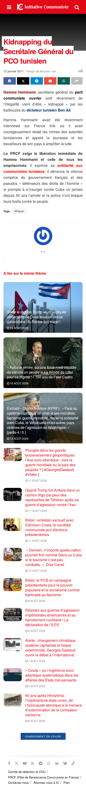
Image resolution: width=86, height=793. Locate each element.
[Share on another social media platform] (77, 81)
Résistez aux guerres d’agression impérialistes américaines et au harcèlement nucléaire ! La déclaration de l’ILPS (52, 617)
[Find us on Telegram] (40, 763)
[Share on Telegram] (37, 81)
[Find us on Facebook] (9, 763)
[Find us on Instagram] (48, 763)
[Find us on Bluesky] (65, 763)
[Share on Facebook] (9, 81)
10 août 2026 (37, 570)
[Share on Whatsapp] (64, 81)
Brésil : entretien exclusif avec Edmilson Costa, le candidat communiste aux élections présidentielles (49, 527)
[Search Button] (77, 7)
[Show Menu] (9, 7)
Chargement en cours (43, 736)
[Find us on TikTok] (73, 763)
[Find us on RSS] (32, 763)
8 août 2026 (36, 601)
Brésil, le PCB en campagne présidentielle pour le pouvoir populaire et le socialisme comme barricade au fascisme (52, 587)
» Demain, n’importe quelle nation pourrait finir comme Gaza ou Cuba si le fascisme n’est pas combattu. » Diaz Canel (53, 557)
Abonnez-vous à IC (46, 782)
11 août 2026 (37, 480)
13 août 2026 (18, 438)
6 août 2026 (36, 686)
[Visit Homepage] (43, 7)
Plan (66, 782)
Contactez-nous (18, 782)
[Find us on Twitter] (16, 763)
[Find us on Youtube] (25, 763)
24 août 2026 (18, 328)
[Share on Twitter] (23, 81)
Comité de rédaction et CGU (26, 771)
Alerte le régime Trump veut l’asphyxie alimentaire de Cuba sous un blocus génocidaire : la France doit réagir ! (36, 316)
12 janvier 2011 (13, 71)
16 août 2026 (18, 383)
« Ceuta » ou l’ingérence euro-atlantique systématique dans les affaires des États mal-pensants (51, 675)
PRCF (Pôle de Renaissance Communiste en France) (43, 777)
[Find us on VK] (57, 763)
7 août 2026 (36, 661)
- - (43, 251)
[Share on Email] (50, 81)
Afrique (19, 211)
